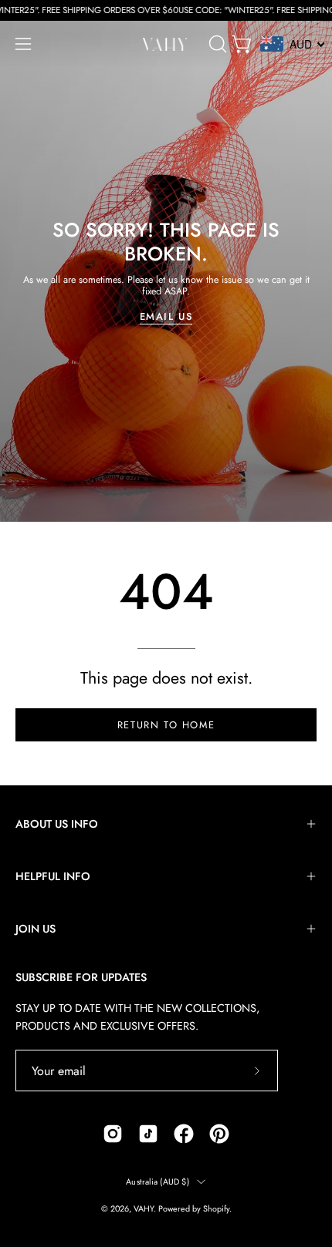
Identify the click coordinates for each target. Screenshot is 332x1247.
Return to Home (166, 725)
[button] (216, 44)
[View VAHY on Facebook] (183, 1133)
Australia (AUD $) (157, 1181)
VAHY (144, 1208)
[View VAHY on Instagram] (112, 1133)
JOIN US (35, 928)
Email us (166, 317)
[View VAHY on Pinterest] (219, 1133)
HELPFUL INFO (52, 876)
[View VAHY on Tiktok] (148, 1133)
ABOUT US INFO (56, 824)
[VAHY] (166, 44)
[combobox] (293, 44)
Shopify (216, 1208)
